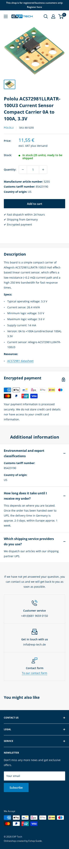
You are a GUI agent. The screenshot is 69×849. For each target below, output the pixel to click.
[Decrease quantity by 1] (23, 170)
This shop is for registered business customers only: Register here (34, 5)
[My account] (53, 16)
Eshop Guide (35, 840)
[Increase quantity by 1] (43, 170)
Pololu (9, 127)
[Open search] (46, 16)
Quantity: (10, 169)
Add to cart (34, 204)
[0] (61, 16)
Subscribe (16, 787)
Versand (42, 146)
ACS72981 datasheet (20, 361)
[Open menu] (6, 16)
